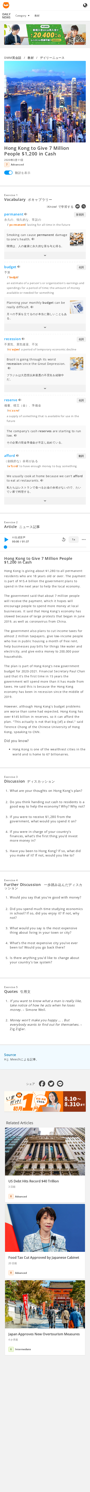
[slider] (5, 547)
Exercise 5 (11, 987)
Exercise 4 (11, 880)
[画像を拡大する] (45, 101)
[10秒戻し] (63, 539)
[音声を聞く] (25, 214)
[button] (45, 255)
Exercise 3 (11, 777)
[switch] (8, 172)
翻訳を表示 (23, 173)
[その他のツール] (84, 539)
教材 (37, 15)
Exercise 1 (11, 195)
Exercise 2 (11, 522)
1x (73, 539)
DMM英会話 (12, 58)
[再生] (6, 539)
